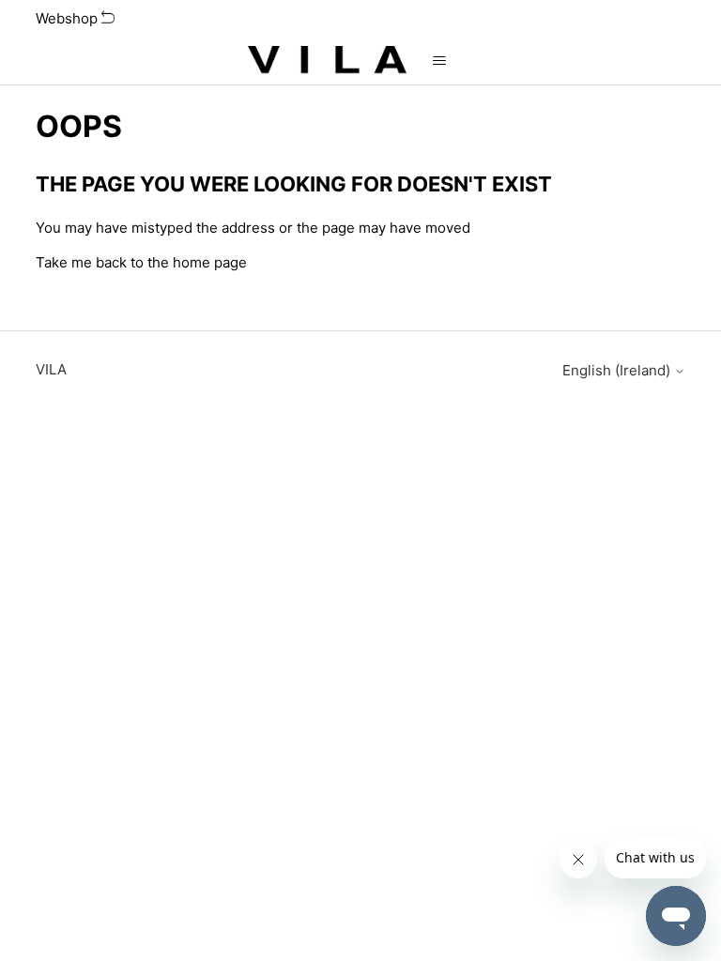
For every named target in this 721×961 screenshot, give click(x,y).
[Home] (327, 61)
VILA (51, 369)
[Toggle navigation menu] (440, 61)
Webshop (68, 18)
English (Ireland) (618, 370)
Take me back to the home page (141, 262)
